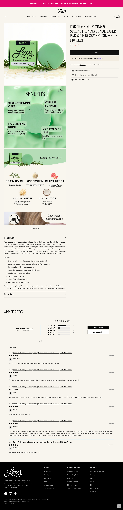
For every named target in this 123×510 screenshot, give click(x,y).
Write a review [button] (98, 327)
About (92, 478)
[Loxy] (61, 10)
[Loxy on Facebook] (6, 494)
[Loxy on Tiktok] (15, 494)
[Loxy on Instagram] (11, 494)
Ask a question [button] (98, 332)
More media (35, 228)
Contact (93, 492)
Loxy (15, 499)
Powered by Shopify (9, 503)
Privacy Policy (26, 501)
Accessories (48, 485)
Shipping (83, 65)
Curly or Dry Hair (73, 471)
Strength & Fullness (74, 488)
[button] (51, 325)
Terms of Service (8, 501)
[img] (13, 356)
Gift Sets (47, 475)
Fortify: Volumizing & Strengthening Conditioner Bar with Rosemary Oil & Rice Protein (42, 353)
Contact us (85, 79)
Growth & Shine (72, 482)
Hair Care (47, 471)
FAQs (92, 482)
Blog (91, 485)
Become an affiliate (97, 471)
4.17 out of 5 (29, 329)
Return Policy (94, 488)
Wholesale (94, 475)
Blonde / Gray (72, 485)
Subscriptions (49, 488)
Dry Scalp (70, 478)
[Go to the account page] (114, 16)
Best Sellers (48, 478)
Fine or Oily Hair (72, 475)
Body (46, 482)
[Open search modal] (5, 16)
